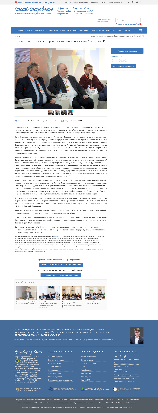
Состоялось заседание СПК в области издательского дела (26, 295)
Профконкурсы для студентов (125, 378)
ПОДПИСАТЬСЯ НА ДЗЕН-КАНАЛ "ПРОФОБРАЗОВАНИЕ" (61, 275)
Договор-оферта (54, 363)
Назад (18, 36)
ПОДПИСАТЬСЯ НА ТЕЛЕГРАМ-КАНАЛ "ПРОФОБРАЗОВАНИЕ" (61, 265)
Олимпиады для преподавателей (120, 370)
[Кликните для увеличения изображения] (61, 78)
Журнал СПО (85, 380)
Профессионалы (87, 360)
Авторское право (54, 373)
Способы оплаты (54, 367)
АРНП (83, 367)
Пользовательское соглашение (60, 380)
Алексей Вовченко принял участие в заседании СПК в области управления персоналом (49, 297)
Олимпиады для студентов (124, 381)
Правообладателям (55, 377)
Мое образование (87, 370)
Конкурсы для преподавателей (126, 375)
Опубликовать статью (122, 363)
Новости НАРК (76, 121)
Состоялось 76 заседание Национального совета (95, 295)
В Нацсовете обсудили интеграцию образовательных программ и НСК (72, 297)
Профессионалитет (88, 357)
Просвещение (86, 377)
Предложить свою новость (123, 66)
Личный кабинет (103, 20)
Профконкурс (86, 373)
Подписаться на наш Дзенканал (126, 359)
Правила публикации (56, 360)
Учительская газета (88, 363)
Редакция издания (55, 357)
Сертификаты (53, 370)
